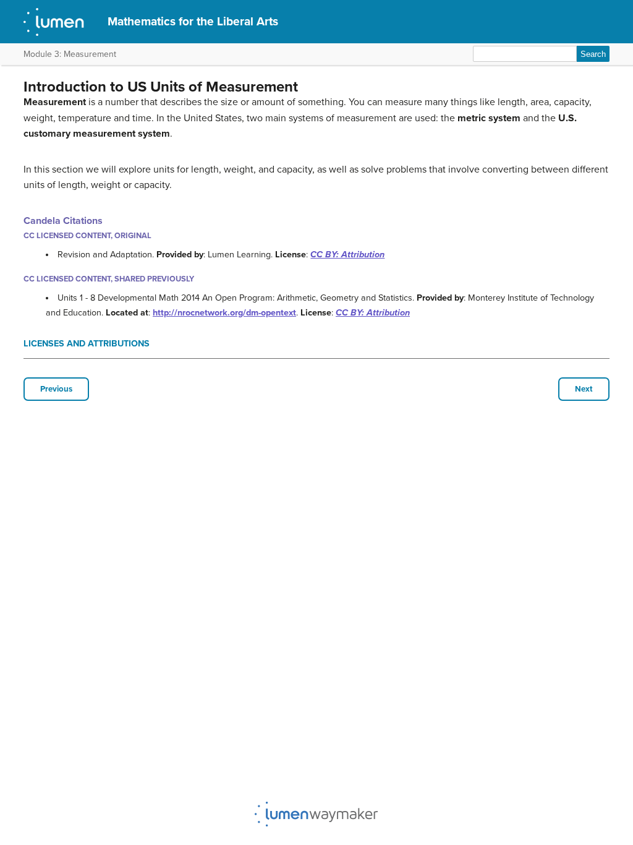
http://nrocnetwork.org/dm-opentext (224, 312)
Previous (56, 389)
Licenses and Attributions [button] (86, 343)
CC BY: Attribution (347, 254)
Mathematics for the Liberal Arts (193, 21)
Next (584, 389)
